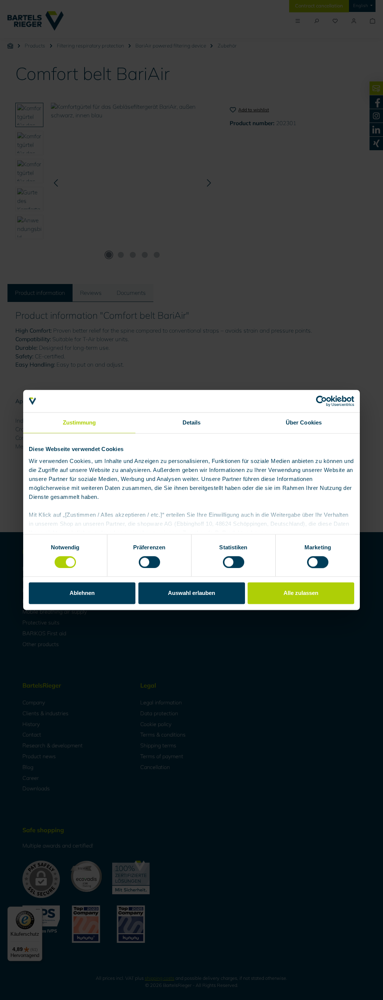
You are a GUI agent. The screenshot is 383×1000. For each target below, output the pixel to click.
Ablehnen (82, 593)
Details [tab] (192, 422)
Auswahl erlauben (191, 593)
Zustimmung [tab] (79, 422)
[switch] (149, 562)
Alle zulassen (301, 593)
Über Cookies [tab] (304, 422)
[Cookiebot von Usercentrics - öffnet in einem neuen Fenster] (321, 401)
